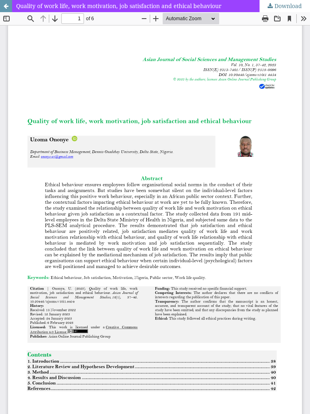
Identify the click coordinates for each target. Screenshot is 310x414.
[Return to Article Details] (6, 6)
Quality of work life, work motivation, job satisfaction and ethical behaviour (119, 6)
